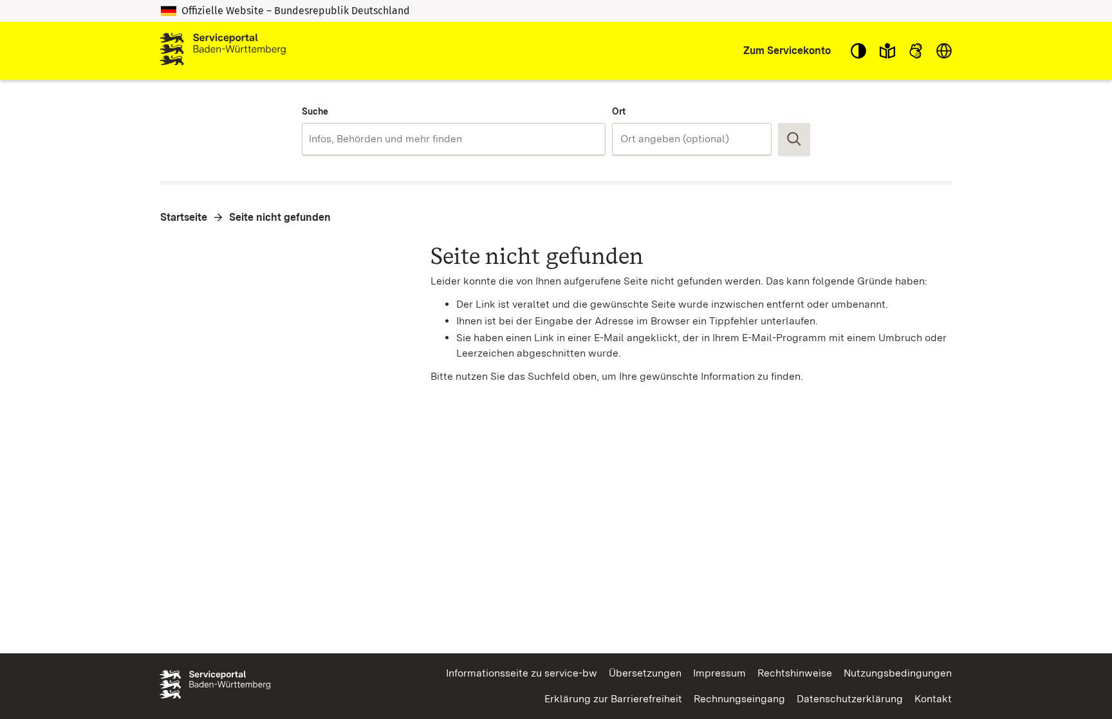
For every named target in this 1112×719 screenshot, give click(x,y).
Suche (315, 111)
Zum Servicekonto (787, 50)
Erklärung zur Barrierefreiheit (613, 699)
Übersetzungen (645, 673)
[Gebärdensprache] (915, 51)
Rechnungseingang (739, 699)
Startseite (183, 217)
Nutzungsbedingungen (898, 673)
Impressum (719, 673)
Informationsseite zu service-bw (521, 673)
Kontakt (933, 699)
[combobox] (453, 139)
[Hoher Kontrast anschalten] (858, 51)
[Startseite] (223, 51)
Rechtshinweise (794, 673)
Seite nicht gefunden (280, 217)
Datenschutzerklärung (850, 699)
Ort (619, 111)
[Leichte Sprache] (887, 51)
